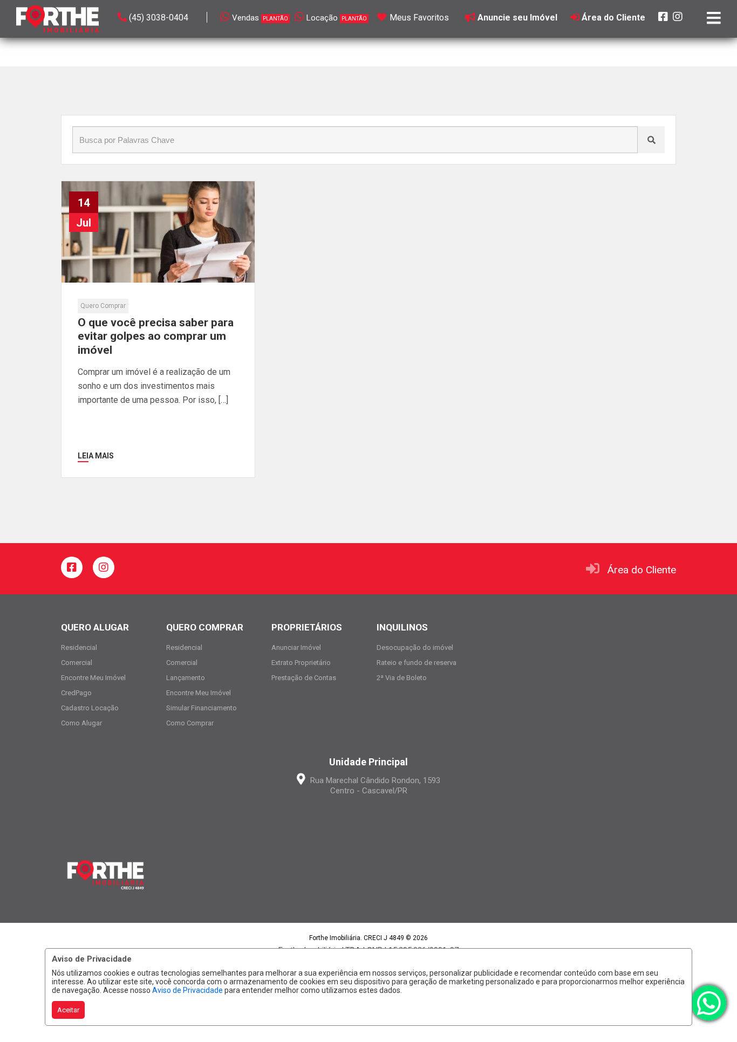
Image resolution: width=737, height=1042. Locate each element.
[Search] (651, 139)
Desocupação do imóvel (415, 647)
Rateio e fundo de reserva (416, 663)
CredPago (76, 693)
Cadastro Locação (90, 708)
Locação (336, 18)
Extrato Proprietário (301, 663)
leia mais (96, 455)
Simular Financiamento (201, 708)
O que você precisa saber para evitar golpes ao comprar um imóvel (156, 336)
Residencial (79, 647)
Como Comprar (190, 723)
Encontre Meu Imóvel (93, 678)
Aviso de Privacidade (187, 990)
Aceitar (68, 1010)
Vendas (260, 18)
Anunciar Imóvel (296, 647)
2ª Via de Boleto (402, 678)
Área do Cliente (642, 570)
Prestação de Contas (303, 678)
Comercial (76, 663)
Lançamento (185, 678)
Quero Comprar (103, 306)
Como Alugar (81, 723)
